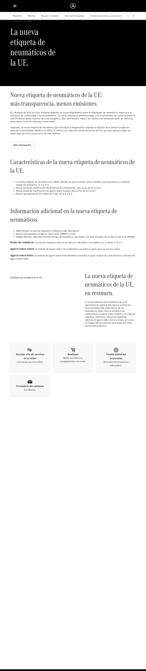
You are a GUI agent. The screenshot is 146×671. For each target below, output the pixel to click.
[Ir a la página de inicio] (73, 6)
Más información (22, 145)
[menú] (14, 6)
